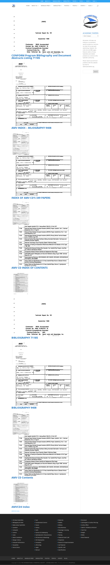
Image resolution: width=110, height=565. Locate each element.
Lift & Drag (38, 545)
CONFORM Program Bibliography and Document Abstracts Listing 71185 (41, 57)
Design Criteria (17, 540)
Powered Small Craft (63, 537)
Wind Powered (85, 537)
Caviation (15, 527)
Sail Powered (61, 545)
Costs (14, 535)
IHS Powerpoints (40, 540)
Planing (60, 535)
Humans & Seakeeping (42, 532)
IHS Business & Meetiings (42, 537)
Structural (84, 520)
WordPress (72, 562)
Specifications (62, 550)
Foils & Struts (16, 547)
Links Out (85, 50)
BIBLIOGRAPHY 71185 (25, 337)
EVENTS (88, 1)
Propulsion (61, 540)
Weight (83, 532)
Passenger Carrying (63, 530)
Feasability (15, 545)
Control (15, 532)
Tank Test (83, 530)
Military (60, 525)
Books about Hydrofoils (19, 525)
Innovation (38, 542)
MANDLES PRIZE (56, 1)
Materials (60, 520)
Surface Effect (85, 525)
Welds (82, 535)
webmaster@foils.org (88, 66)
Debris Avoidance (17, 537)
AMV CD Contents (22, 477)
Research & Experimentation (66, 542)
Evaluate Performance (18, 542)
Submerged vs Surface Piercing (89, 522)
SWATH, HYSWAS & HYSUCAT (89, 527)
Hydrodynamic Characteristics (44, 535)
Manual (38, 550)
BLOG (94, 1)
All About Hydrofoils (18, 520)
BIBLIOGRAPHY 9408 (24, 407)
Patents (60, 532)
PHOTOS (75, 1)
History (37, 527)
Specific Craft (61, 547)
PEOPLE (81, 1)
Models (60, 522)
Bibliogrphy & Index (18, 522)
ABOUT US (47, 1)
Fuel (37, 520)
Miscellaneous (62, 527)
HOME (42, 1)
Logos (37, 547)
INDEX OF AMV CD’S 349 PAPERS (31, 197)
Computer (15, 530)
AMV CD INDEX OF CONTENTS (30, 267)
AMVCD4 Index (21, 506)
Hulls (37, 530)
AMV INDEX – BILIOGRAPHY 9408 (31, 127)
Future (37, 525)
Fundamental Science (41, 522)
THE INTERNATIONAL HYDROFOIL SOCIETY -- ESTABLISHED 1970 (39, 562)
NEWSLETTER (66, 1)
